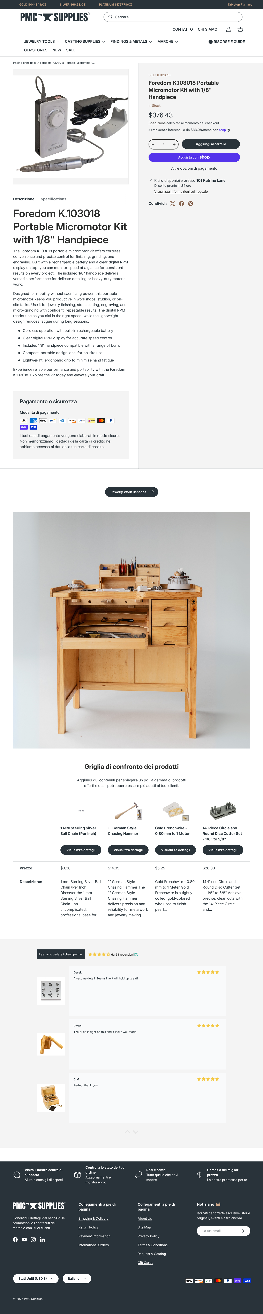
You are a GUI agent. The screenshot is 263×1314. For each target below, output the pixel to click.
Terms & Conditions (152, 1245)
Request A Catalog (152, 1254)
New (56, 50)
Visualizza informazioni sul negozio (181, 192)
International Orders (93, 1245)
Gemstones (35, 50)
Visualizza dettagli (80, 850)
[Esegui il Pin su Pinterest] (190, 203)
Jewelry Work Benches (128, 492)
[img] (99, 954)
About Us (145, 1218)
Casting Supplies (82, 41)
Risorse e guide (229, 41)
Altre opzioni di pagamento (194, 168)
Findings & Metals (129, 41)
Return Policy (88, 1227)
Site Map (144, 1227)
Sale (71, 50)
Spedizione (157, 123)
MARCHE (165, 41)
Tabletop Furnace (240, 4)
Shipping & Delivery (93, 1218)
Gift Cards (145, 1263)
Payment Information (94, 1236)
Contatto (183, 29)
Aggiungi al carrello (211, 144)
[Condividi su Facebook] (181, 203)
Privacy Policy (148, 1236)
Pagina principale (24, 62)
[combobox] (173, 17)
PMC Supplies (33, 1298)
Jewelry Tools (39, 41)
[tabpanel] (71, 294)
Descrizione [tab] (24, 199)
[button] (240, 29)
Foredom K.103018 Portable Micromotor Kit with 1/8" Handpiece (68, 62)
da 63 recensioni (122, 954)
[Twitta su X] (172, 203)
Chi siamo (207, 29)
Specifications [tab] (53, 199)
